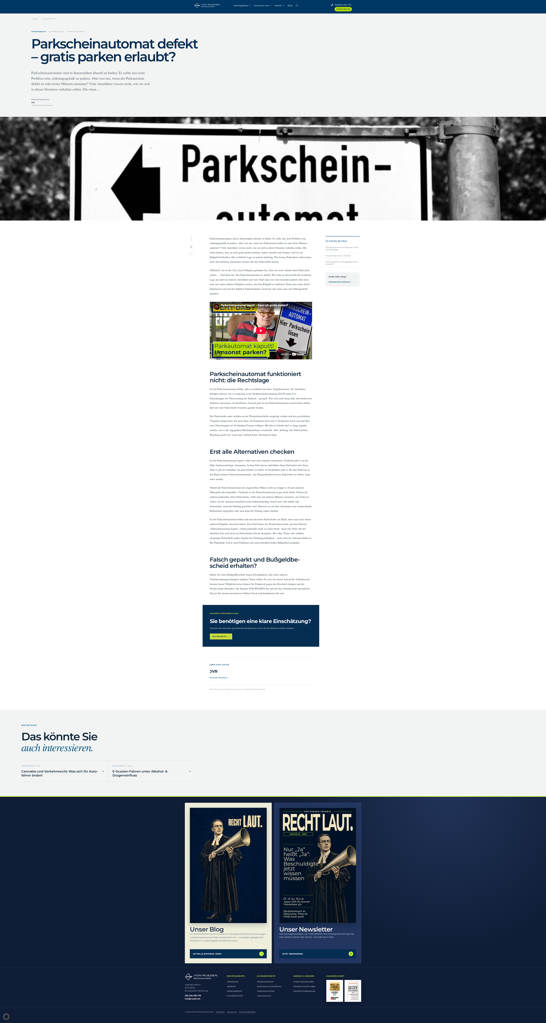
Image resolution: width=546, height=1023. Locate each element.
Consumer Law (261, 5)
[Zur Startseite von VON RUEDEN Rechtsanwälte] (203, 976)
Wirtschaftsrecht (234, 991)
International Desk (265, 991)
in (191, 247)
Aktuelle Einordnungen (304, 986)
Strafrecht (231, 986)
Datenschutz (232, 1012)
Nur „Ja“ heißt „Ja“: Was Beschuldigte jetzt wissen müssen (298, 863)
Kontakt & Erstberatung (304, 991)
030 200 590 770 (193, 995)
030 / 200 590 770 (221, 636)
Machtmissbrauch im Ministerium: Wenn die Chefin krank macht (296, 913)
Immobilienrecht (235, 996)
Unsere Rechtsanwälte (303, 982)
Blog (290, 5)
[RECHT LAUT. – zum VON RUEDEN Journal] (228, 865)
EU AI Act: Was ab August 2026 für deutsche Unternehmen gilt (297, 901)
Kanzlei (278, 5)
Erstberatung (343, 9)
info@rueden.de (192, 999)
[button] (297, 5)
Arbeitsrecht (232, 982)
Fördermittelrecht (265, 982)
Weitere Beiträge (219, 678)
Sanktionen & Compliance (269, 986)
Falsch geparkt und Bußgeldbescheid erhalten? (341, 263)
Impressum (220, 1012)
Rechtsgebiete (241, 5)
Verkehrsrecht (49, 19)
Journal (35, 19)
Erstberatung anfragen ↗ (340, 282)
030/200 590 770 (342, 5)
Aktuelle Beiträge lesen (227, 954)
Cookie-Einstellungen (247, 1012)
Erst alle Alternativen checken (338, 256)
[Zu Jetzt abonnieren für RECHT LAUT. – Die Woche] (317, 865)
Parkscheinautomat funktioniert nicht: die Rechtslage (342, 248)
